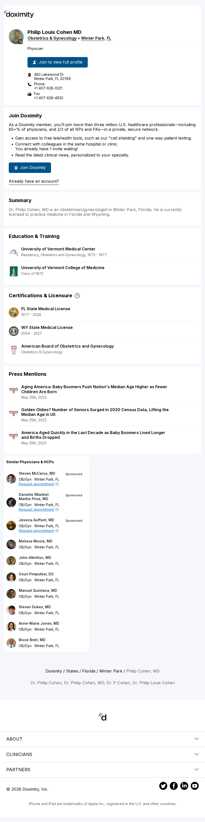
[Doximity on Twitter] (163, 786)
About (14, 739)
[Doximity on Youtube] (195, 786)
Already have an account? (34, 181)
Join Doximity (33, 167)
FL (109, 38)
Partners (18, 769)
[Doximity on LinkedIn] (184, 786)
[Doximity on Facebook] (174, 786)
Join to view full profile (60, 62)
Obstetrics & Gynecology (52, 38)
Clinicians (19, 754)
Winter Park (92, 38)
